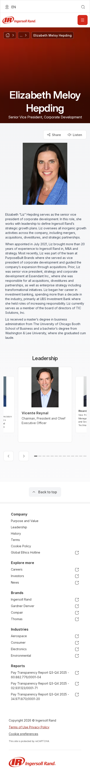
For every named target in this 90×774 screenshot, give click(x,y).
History (16, 533)
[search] (83, 7)
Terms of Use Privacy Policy (29, 727)
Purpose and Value (24, 521)
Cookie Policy (21, 546)
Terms (15, 540)
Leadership (19, 527)
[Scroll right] (24, 456)
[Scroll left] (8, 456)
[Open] (83, 20)
